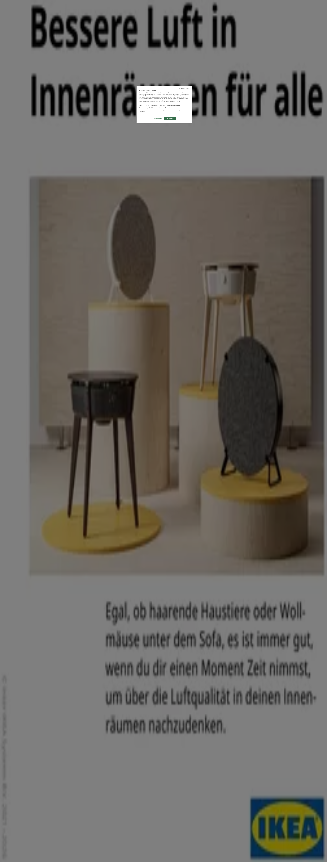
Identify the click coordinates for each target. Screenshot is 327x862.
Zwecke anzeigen (157, 118)
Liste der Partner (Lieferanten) (146, 113)
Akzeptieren (170, 118)
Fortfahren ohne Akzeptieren (184, 88)
